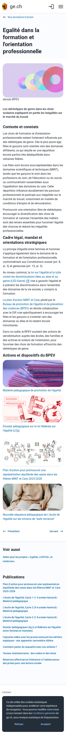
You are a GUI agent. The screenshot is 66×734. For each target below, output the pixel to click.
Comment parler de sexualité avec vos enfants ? (30, 647)
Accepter (46, 724)
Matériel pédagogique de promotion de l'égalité (32, 390)
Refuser (19, 724)
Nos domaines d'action (20, 17)
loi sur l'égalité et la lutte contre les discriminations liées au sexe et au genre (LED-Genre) (32, 277)
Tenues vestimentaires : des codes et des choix (29, 653)
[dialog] (33, 714)
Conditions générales (44, 713)
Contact (6, 692)
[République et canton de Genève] (4, 7)
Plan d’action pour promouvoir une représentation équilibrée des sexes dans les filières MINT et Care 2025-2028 (30, 474)
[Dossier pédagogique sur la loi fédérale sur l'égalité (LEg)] (33, 408)
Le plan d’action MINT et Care (21, 300)
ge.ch (16, 6)
